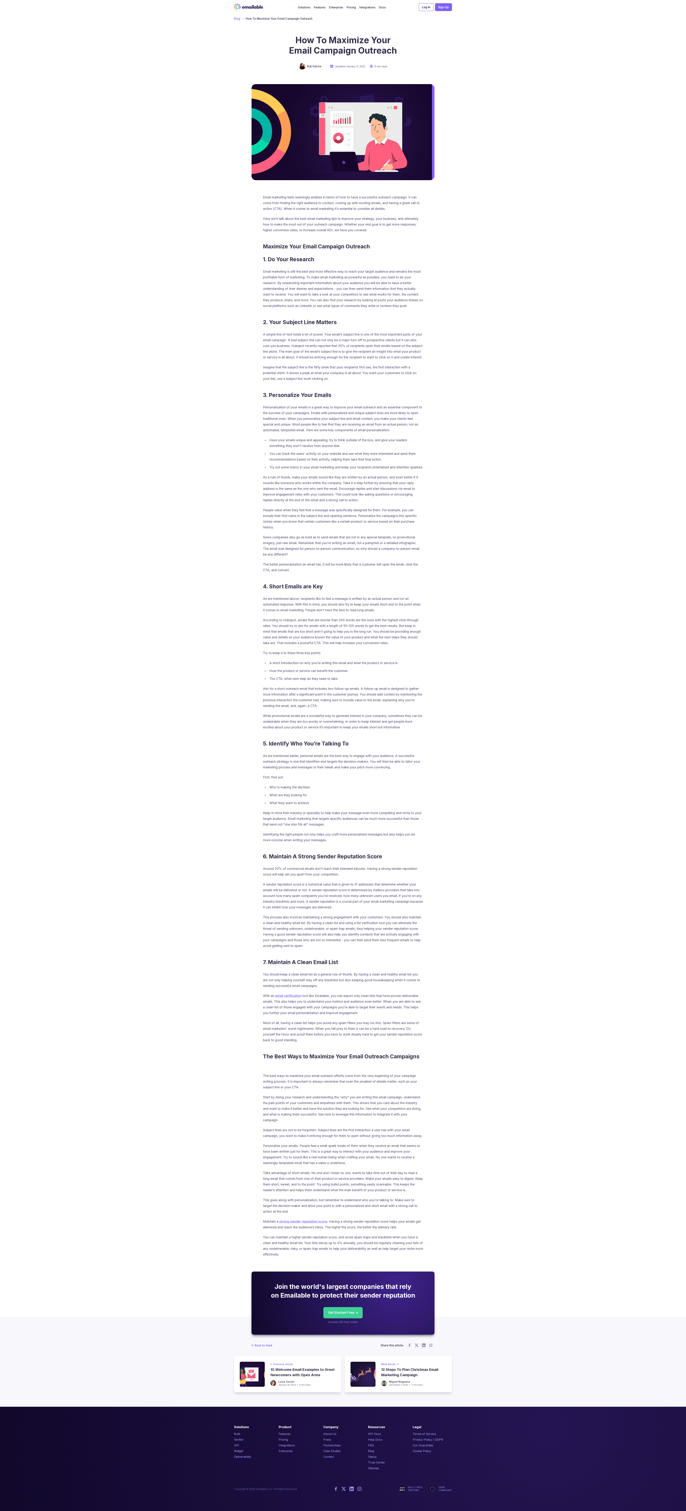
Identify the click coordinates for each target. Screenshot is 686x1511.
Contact (328, 1457)
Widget (238, 1451)
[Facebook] (336, 1489)
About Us (329, 1434)
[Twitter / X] (344, 1489)
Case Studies (332, 1451)
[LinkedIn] (351, 1489)
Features (284, 1434)
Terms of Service (424, 1434)
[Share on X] (416, 1345)
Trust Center (376, 1462)
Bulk (237, 1434)
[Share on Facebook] (409, 1345)
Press (327, 1439)
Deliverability (242, 1457)
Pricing (283, 1439)
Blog (237, 18)
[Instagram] (359, 1489)
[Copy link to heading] (374, 246)
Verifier (239, 1439)
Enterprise (286, 1451)
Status (372, 1457)
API (236, 1445)
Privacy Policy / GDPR (428, 1439)
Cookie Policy (422, 1451)
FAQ (371, 1445)
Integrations (287, 1445)
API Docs (374, 1434)
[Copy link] (430, 1345)
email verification (288, 996)
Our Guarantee (423, 1445)
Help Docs (375, 1439)
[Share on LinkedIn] (423, 1345)
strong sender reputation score (303, 1221)
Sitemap (373, 1468)
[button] (304, 7)
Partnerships (332, 1445)
